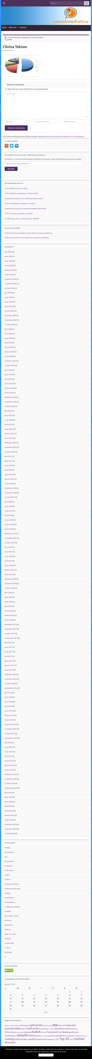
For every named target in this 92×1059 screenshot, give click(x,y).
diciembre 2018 (10, 579)
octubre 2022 (10, 406)
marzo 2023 (9, 384)
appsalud (71, 1025)
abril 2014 (8, 806)
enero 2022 (9, 438)
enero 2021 (9, 484)
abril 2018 (8, 606)
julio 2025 (8, 293)
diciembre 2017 (10, 624)
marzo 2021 (9, 474)
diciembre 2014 (10, 774)
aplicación (36, 1025)
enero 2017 (9, 670)
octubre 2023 (10, 365)
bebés (23, 1029)
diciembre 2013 (10, 824)
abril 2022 (8, 424)
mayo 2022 (9, 420)
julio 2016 (8, 693)
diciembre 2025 (10, 279)
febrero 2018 (9, 615)
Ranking (8, 929)
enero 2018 (9, 620)
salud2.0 (8, 939)
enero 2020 (9, 529)
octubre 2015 (10, 733)
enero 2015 (9, 770)
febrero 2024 (9, 352)
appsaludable (12, 1028)
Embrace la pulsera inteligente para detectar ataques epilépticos (29, 233)
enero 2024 (9, 356)
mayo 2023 (9, 374)
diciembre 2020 (10, 488)
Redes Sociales (10, 934)
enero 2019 (9, 574)
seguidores (51, 1039)
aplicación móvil (47, 1025)
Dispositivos (9, 861)
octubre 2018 (10, 588)
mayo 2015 (9, 752)
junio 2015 (8, 747)
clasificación (32, 1028)
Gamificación (9, 898)
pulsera (84, 1036)
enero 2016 (9, 720)
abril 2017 (8, 656)
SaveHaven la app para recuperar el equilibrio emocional (25, 208)
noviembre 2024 (11, 320)
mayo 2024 (9, 338)
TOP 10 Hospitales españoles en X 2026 (20, 203)
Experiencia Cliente (12, 884)
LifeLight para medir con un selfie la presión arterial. (24, 198)
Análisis (7, 848)
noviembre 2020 (11, 493)
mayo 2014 (9, 802)
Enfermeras (9, 870)
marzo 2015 (9, 761)
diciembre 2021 (10, 443)
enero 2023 (9, 393)
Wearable (8, 952)
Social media (9, 943)
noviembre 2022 (11, 402)
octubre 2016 (10, 683)
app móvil (62, 1025)
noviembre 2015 (11, 729)
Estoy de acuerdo (46, 1055)
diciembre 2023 (10, 361)
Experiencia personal (12, 889)
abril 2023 (8, 379)
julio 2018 (8, 593)
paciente (52, 1036)
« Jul (45, 1012)
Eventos (8, 879)
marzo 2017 (9, 661)
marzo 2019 (9, 565)
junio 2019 (8, 552)
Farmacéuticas (54, 1032)
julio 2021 (8, 456)
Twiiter (71, 1039)
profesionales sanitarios (73, 1036)
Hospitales (9, 1035)
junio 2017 (8, 647)
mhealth (22, 1035)
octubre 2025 (10, 288)
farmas (65, 1032)
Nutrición (8, 920)
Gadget (7, 893)
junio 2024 (8, 334)
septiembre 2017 (11, 638)
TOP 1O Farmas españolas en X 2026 (18, 213)
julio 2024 (8, 329)
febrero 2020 (9, 524)
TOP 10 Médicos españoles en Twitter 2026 (21, 193)
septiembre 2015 (11, 738)
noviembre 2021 (11, 447)
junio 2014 (8, 797)
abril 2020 (8, 515)
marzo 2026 (9, 265)
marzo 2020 (9, 520)
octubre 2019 (10, 543)
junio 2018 (8, 597)
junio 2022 (8, 415)
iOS (15, 1036)
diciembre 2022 (10, 397)
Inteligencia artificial (12, 907)
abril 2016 (8, 706)
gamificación (74, 1032)
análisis (7, 1025)
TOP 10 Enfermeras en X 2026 (16, 188)
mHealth (8, 911)
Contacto (23, 27)
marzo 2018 (9, 611)
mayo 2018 (9, 602)
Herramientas (10, 902)
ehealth (68, 1029)
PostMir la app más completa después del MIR (22, 219)
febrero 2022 (9, 434)
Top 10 (64, 1039)
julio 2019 (8, 547)
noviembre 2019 (11, 538)
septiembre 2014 (11, 788)
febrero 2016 (9, 715)
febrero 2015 (9, 765)
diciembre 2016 (10, 674)
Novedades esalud (11, 916)
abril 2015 (8, 756)
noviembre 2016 (11, 679)
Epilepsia (27, 1032)
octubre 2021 (10, 452)
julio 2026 (8, 252)
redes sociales (21, 1039)
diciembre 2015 (10, 724)
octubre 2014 (10, 783)
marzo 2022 (9, 429)
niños (40, 1036)
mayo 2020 (9, 511)
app (6, 857)
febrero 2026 (9, 270)
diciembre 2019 (10, 533)
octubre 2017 (10, 633)
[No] (89, 1052)
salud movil (41, 1039)
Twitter (7, 948)
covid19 (51, 1029)
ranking (9, 1039)
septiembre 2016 (11, 688)
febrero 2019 (9, 570)
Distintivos (9, 866)
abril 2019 (8, 561)
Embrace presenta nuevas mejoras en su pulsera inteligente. (27, 238)
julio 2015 (8, 743)
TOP (57, 1039)
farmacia (43, 1032)
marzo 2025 (9, 306)
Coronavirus (44, 1029)
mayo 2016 (9, 702)
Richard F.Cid (9, 50)
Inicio (4, 27)
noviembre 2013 (11, 829)
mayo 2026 (9, 261)
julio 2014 (8, 792)
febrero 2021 (9, 479)
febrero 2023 (9, 388)
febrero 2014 (9, 815)
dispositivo (60, 1028)
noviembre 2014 (11, 779)
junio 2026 (8, 256)
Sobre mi (12, 27)
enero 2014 (9, 820)
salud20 (32, 1039)
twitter (79, 1039)
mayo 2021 (9, 465)
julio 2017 (8, 643)
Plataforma (9, 925)
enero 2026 (9, 274)
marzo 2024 (9, 347)
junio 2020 (8, 506)
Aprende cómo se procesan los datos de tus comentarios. (61, 136)
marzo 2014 (9, 811)
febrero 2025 (9, 311)
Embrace (75, 1029)
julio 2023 (8, 370)
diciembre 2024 (10, 315)
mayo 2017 (9, 652)
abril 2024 (8, 343)
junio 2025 (8, 297)
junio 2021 (8, 461)
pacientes (60, 1035)
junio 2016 (8, 697)
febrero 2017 (9, 665)
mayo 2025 (9, 302)
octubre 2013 (10, 833)
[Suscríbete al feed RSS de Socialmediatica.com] (4, 2)
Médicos (33, 1035)
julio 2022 (8, 411)
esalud (7, 875)
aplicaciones (9, 852)
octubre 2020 (10, 497)
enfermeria (20, 1032)
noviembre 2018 (11, 583)
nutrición (45, 1036)
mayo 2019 (9, 556)
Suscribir (11, 169)
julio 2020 (8, 502)
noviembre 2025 (11, 284)
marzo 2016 (9, 711)
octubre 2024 (10, 324)
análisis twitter (14, 1025)
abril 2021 (8, 470)
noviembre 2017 (11, 629)
